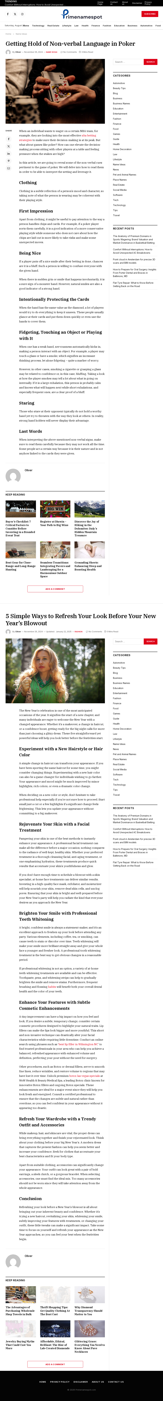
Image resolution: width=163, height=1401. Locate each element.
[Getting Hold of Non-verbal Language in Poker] (55, 91)
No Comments (70, 52)
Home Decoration (122, 149)
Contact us (114, 3)
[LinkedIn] (9, 154)
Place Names (120, 179)
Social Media (120, 190)
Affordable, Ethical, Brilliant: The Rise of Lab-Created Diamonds (55, 1345)
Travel (116, 215)
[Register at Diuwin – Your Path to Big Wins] (55, 508)
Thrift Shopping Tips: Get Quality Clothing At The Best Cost (55, 1311)
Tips (115, 210)
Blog (115, 93)
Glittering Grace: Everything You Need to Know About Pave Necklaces (89, 1346)
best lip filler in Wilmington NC (78, 1044)
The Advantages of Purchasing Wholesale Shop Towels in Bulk (20, 1311)
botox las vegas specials (84, 1076)
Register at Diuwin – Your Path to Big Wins (54, 523)
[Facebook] (9, 139)
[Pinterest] (9, 161)
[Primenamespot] (81, 14)
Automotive (146, 25)
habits (52, 987)
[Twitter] (9, 146)
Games (116, 134)
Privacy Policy (148, 3)
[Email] (9, 168)
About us (125, 3)
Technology (38, 25)
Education (119, 25)
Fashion (107, 25)
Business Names (121, 103)
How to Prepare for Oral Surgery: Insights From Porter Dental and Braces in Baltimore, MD (134, 272)
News (116, 169)
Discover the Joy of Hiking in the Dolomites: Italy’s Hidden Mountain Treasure (86, 528)
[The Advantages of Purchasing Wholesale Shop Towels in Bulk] (21, 1294)
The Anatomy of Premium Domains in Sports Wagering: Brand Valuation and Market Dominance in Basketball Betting (134, 239)
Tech (115, 200)
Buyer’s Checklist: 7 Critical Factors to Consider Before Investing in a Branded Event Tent (20, 528)
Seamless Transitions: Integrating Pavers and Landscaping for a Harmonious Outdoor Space (55, 569)
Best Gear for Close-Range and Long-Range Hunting (21, 566)
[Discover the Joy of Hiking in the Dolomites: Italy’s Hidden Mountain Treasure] (89, 508)
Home (26, 25)
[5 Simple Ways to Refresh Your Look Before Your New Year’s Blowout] (55, 670)
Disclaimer (137, 3)
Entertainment (120, 113)
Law (76, 25)
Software (118, 195)
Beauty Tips (119, 88)
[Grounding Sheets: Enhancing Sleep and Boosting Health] (89, 549)
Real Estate (53, 25)
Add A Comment (55, 589)
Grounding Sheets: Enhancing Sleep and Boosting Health (87, 566)
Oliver (18, 52)
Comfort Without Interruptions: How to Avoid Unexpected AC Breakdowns (36, 4)
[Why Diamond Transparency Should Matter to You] (89, 1294)
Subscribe (150, 14)
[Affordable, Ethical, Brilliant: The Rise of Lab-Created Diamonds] (55, 1328)
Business (132, 25)
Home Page (100, 3)
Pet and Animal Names (124, 174)
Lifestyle (66, 25)
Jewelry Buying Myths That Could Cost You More (20, 1345)
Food (158, 25)
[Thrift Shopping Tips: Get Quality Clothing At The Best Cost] (55, 1294)
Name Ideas (51, 52)
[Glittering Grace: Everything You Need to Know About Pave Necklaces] (89, 1328)
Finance (96, 25)
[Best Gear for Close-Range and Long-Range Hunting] (21, 549)
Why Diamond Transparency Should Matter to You (88, 1311)
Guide (116, 139)
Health (85, 25)
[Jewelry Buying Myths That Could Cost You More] (21, 1328)
